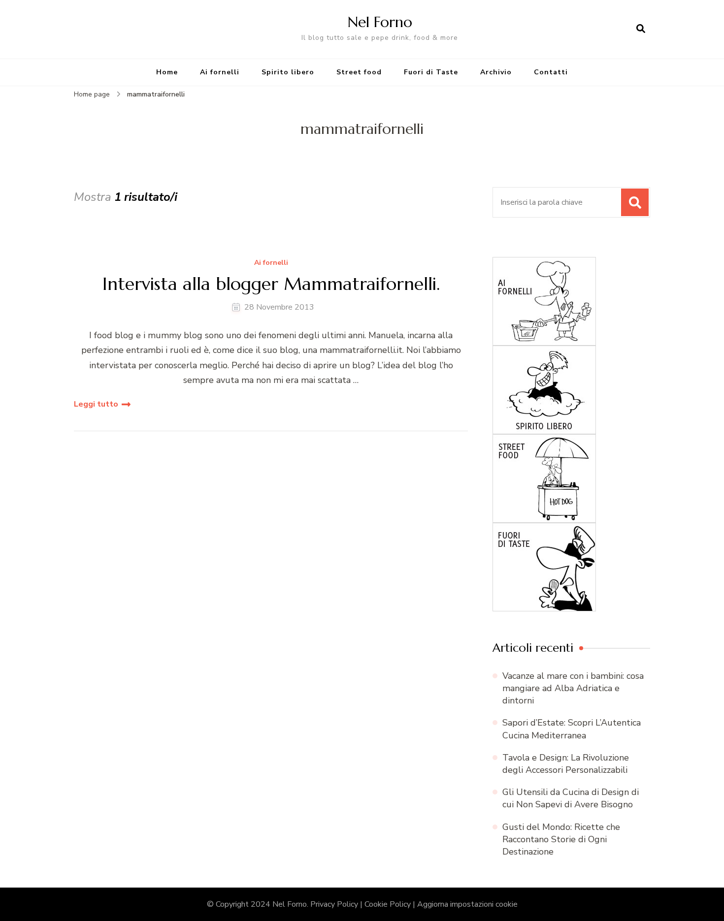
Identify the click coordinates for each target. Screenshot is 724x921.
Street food (359, 72)
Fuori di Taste (431, 72)
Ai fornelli (219, 72)
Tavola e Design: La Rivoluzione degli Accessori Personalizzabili (565, 764)
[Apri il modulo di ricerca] (640, 29)
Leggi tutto (96, 404)
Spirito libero (288, 72)
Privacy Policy (334, 904)
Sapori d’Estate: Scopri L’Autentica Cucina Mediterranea (571, 729)
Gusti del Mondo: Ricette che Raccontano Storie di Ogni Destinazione (561, 839)
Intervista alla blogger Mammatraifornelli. (271, 283)
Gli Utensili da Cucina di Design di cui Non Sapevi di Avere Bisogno (570, 798)
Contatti (551, 72)
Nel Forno (380, 22)
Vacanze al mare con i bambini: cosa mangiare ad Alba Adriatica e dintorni (573, 688)
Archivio (496, 72)
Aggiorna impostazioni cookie (467, 904)
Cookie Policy (387, 904)
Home (167, 72)
